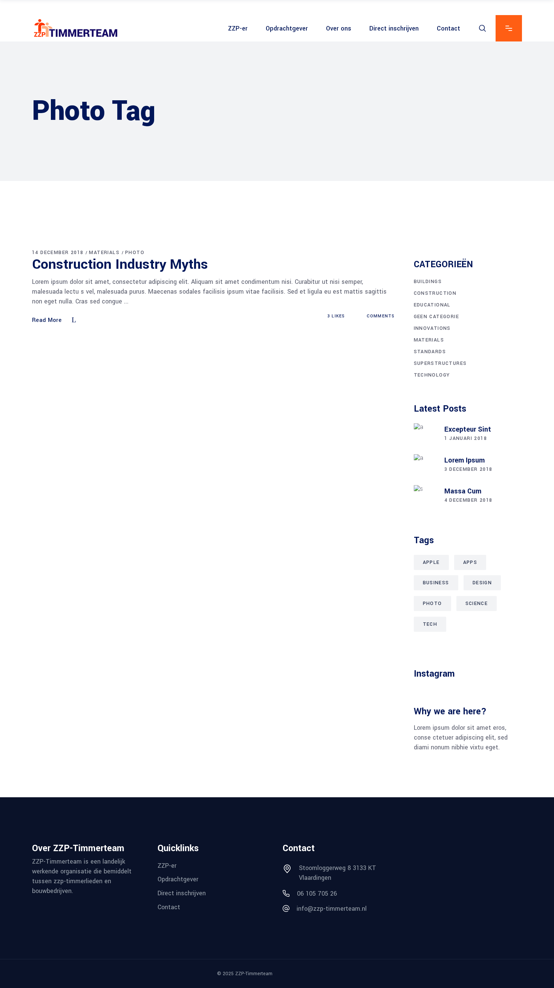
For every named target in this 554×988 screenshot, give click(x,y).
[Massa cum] (425, 496)
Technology (432, 375)
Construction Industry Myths (120, 264)
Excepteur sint (467, 429)
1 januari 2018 (465, 438)
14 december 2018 (57, 252)
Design (482, 582)
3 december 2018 (468, 469)
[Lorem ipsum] (425, 465)
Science (476, 603)
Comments (380, 316)
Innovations (432, 328)
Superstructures (440, 363)
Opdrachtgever (178, 879)
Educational (432, 305)
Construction (435, 293)
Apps (470, 562)
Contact (169, 907)
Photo (134, 252)
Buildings (428, 281)
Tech (430, 624)
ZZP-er (167, 865)
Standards (430, 351)
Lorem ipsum (464, 460)
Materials (104, 252)
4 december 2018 (468, 500)
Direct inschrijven (182, 893)
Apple (431, 562)
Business (436, 582)
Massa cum (462, 491)
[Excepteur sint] (425, 434)
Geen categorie (436, 316)
